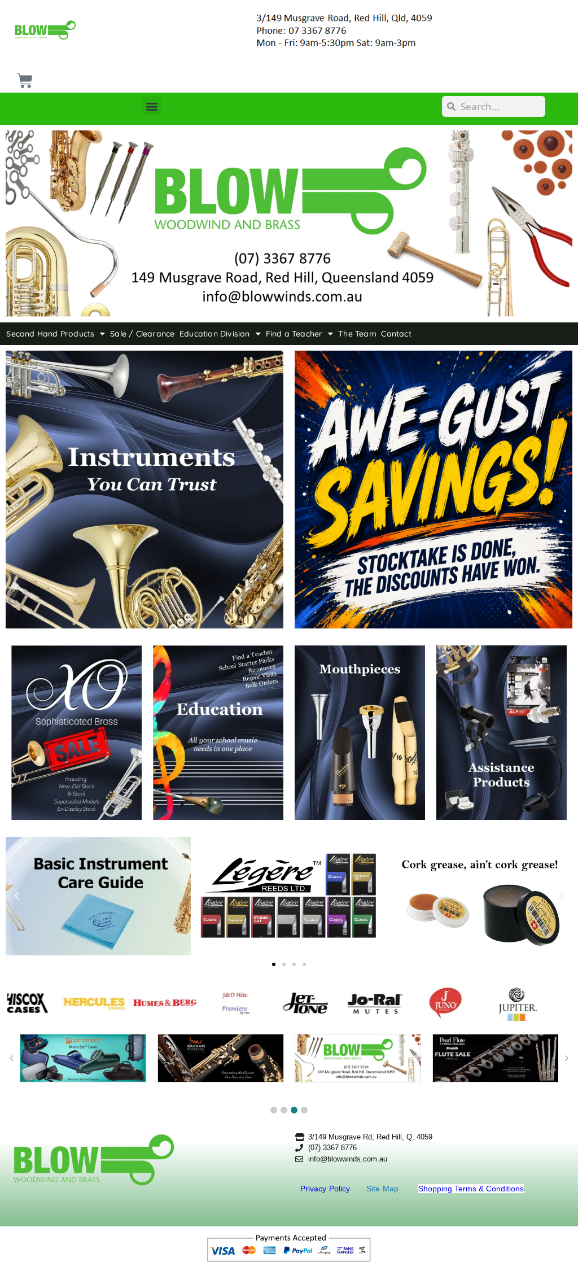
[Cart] (23, 76)
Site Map (383, 1188)
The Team (357, 334)
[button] (151, 106)
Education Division (214, 334)
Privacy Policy (326, 1188)
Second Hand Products (50, 334)
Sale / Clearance (142, 334)
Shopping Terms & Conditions (471, 1188)
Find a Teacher (294, 334)
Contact (396, 334)
